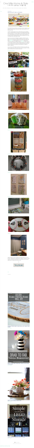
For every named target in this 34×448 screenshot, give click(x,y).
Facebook (22, 41)
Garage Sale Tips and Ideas (11, 50)
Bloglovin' (11, 39)
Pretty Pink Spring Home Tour (14, 400)
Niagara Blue (9, 233)
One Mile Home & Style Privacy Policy (5, 445)
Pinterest (22, 40)
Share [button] (1, 11)
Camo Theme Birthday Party (11, 111)
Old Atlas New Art (10, 172)
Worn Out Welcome (10, 196)
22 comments (10, 365)
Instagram (11, 40)
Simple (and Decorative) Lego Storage (16, 437)
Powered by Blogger (17, 442)
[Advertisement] (19, 285)
